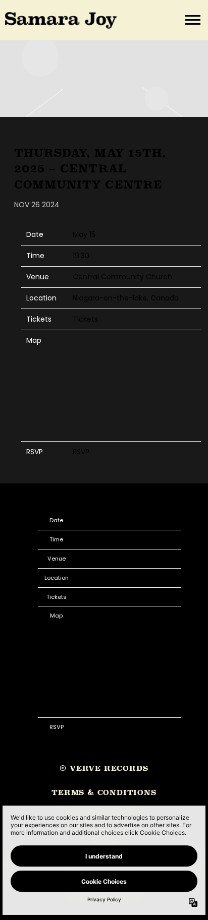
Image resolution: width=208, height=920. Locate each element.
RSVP (81, 452)
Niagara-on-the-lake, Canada (126, 298)
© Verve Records (104, 768)
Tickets (85, 319)
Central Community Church (122, 277)
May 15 (84, 234)
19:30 (81, 256)
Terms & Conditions (103, 792)
